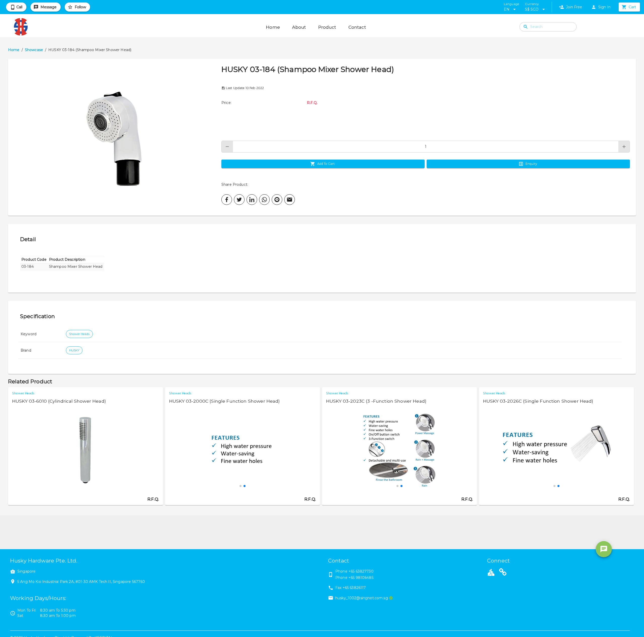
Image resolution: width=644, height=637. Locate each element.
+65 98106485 (360, 577)
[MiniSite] (503, 573)
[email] (289, 199)
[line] (277, 199)
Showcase (34, 50)
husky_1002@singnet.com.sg (361, 598)
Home (14, 50)
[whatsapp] (264, 199)
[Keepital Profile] (491, 572)
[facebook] (226, 199)
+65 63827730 (361, 571)
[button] (114, 137)
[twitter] (239, 199)
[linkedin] (252, 199)
